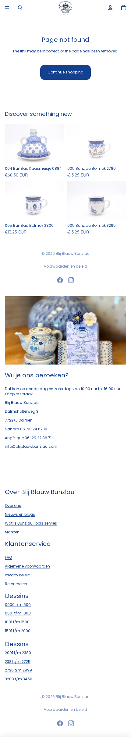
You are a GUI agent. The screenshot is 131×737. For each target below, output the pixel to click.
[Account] (110, 7)
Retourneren (16, 583)
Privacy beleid (17, 575)
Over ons (13, 505)
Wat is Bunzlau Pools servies (31, 523)
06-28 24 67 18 (33, 429)
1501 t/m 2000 (17, 630)
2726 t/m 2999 (18, 670)
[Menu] (7, 8)
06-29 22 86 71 (38, 437)
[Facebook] (60, 280)
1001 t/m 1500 (17, 622)
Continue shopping (65, 72)
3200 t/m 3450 (18, 679)
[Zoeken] (20, 7)
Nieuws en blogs (20, 514)
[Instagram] (71, 280)
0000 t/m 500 (18, 604)
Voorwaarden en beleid (65, 266)
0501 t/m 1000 (18, 613)
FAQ (8, 557)
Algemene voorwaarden (27, 566)
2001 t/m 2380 (18, 652)
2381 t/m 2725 (17, 661)
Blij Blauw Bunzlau (73, 253)
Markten (12, 532)
